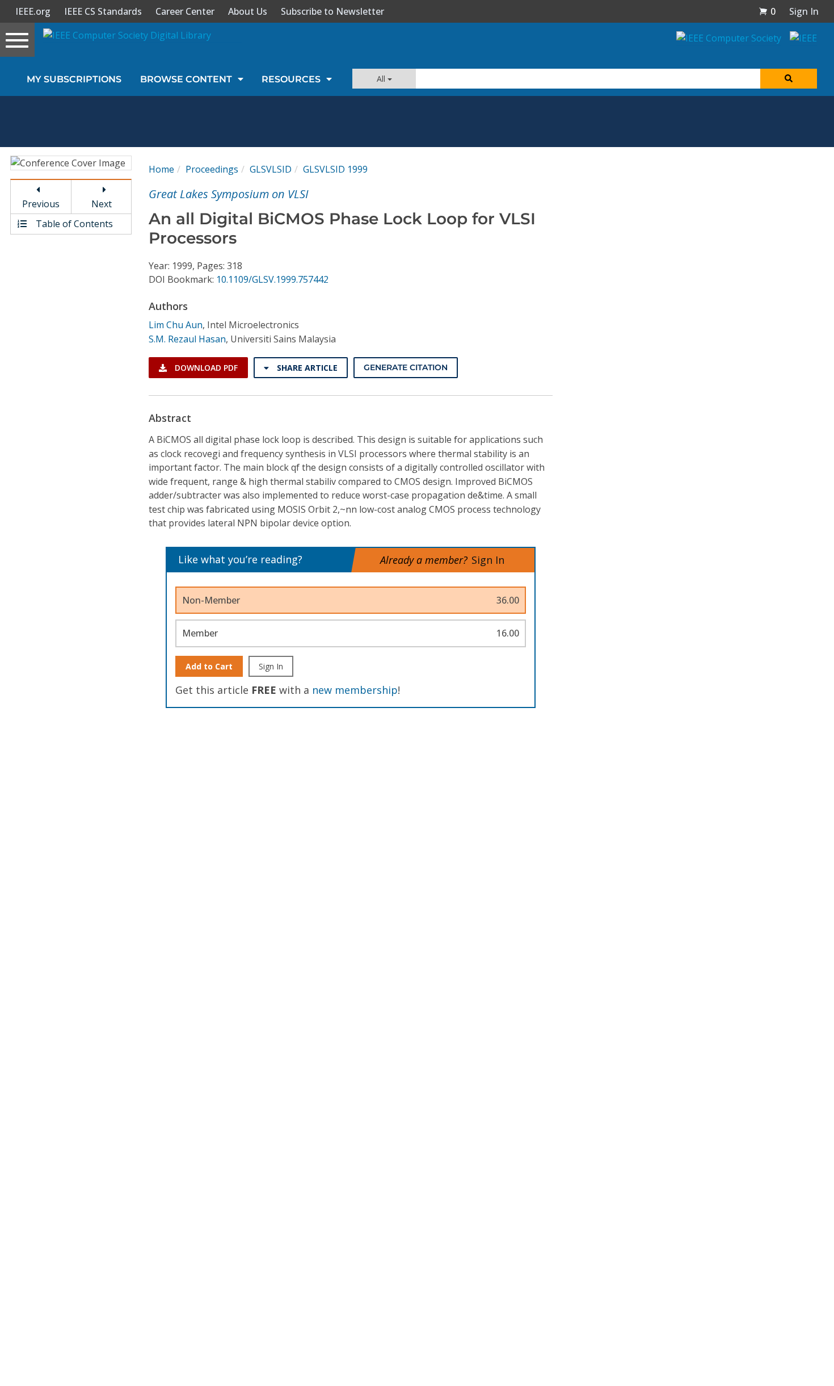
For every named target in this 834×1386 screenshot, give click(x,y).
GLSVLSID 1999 (335, 169)
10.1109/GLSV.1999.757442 (272, 279)
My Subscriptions (74, 79)
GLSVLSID (271, 169)
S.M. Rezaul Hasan (187, 339)
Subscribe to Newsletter (332, 11)
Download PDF (205, 367)
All (382, 78)
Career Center (184, 11)
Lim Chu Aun (176, 325)
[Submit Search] (788, 79)
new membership (355, 690)
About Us (247, 11)
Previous (41, 204)
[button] (767, 11)
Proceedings (212, 169)
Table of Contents (73, 223)
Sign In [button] (804, 11)
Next (101, 204)
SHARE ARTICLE (306, 367)
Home (161, 169)
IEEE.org (32, 11)
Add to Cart (209, 666)
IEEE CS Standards (103, 11)
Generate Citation (406, 367)
